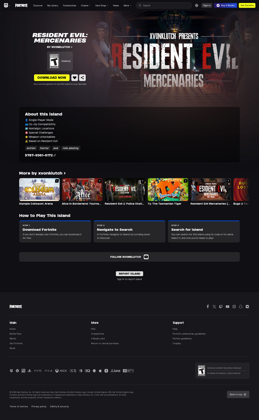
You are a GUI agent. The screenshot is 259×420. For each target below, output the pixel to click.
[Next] (241, 191)
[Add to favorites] (74, 77)
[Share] (82, 77)
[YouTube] (146, 256)
